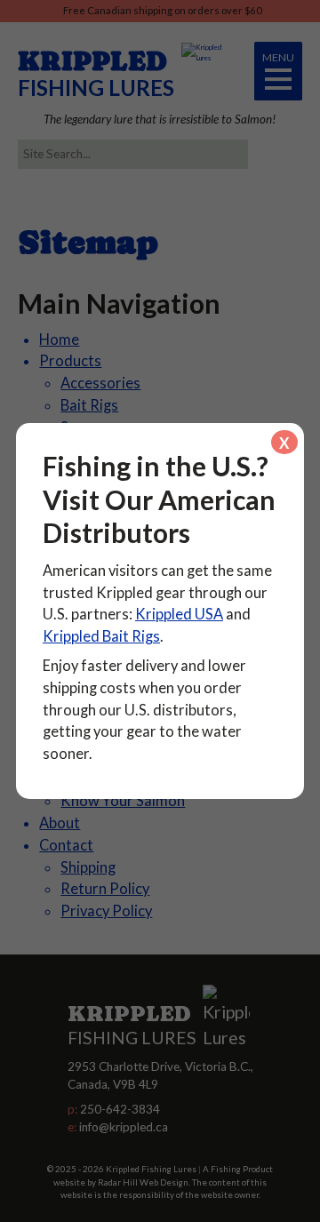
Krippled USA (179, 614)
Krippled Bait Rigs (101, 636)
